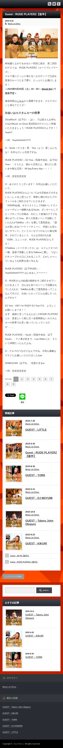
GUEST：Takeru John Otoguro (17, 707)
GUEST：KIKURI (36, 543)
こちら (20, 101)
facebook (58, 4)
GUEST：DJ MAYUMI (38, 498)
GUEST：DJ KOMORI (13, 726)
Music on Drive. (14, 24)
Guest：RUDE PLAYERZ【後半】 (24, 562)
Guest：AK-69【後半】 (19, 556)
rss (49, 4)
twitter (54, 4)
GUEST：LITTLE (36, 429)
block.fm (47, 89)
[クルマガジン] (15, 3)
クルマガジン (18, 744)
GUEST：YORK (35, 475)
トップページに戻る (13, 576)
